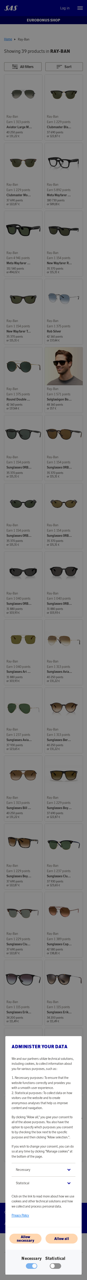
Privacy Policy (20, 1215)
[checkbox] (55, 1267)
